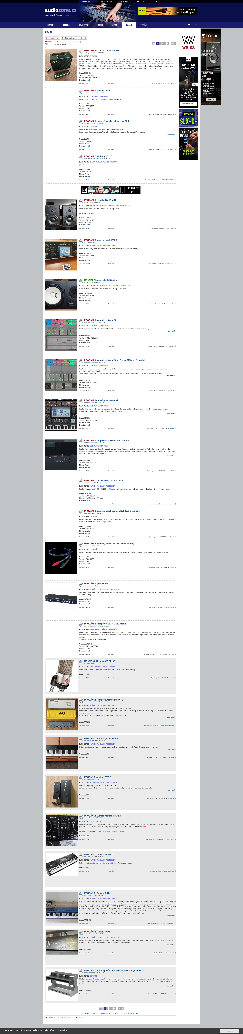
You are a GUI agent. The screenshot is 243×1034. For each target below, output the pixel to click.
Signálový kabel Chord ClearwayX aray (109, 543)
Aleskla (88, 934)
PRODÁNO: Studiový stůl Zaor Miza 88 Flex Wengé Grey (112, 970)
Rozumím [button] (230, 1031)
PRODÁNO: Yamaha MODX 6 (98, 854)
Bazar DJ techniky (90, 1013)
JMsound (89, 93)
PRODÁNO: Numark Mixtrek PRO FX (102, 816)
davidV (88, 123)
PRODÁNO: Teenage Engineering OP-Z (103, 700)
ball (87, 202)
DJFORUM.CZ (124, 1)
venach (88, 856)
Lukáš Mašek (90, 818)
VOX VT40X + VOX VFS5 (101, 50)
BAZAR (129, 24)
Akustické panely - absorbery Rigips (107, 121)
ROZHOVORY (84, 24)
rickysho (88, 972)
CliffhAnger (89, 740)
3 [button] (162, 43)
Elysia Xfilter (96, 584)
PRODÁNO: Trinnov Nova (97, 932)
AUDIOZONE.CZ (87, 1)
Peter (87, 482)
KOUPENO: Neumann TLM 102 (99, 661)
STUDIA (114, 24)
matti (87, 663)
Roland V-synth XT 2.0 (100, 240)
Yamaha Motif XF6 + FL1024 (103, 480)
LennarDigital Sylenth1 (101, 400)
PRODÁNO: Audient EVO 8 (97, 777)
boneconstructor (91, 702)
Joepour (88, 53)
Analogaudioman (91, 626)
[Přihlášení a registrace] (188, 25)
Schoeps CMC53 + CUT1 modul (105, 624)
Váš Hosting (82, 1017)
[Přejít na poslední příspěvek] (175, 84)
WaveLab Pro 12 (97, 90)
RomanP (88, 895)
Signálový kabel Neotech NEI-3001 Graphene (112, 511)
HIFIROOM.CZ (142, 1)
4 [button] (112, 1008)
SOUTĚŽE (143, 24)
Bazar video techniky (131, 1013)
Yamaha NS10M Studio (100, 280)
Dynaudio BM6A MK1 (100, 200)
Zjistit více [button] (62, 1030)
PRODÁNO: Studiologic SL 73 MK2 (101, 738)
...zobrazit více (170, 134)
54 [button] (172, 43)
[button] (153, 43)
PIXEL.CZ (158, 1)
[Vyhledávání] (196, 25)
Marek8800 (89, 322)
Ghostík (88, 513)
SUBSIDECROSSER (92, 158)
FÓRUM (100, 24)
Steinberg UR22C (98, 156)
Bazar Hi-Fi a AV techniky (109, 1013)
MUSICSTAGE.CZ (106, 1)
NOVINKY (50, 24)
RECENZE (66, 24)
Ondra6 (88, 242)
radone (88, 586)
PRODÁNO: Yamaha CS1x (97, 893)
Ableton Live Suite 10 (100, 320)
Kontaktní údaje (66, 1017)
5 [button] (167, 43)
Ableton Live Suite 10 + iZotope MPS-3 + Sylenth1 (114, 360)
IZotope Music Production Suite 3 (106, 440)
